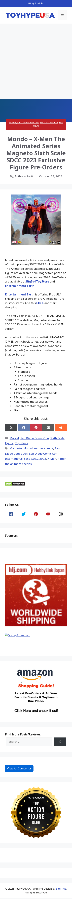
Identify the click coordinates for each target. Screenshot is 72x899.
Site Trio (61, 888)
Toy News (21, 443)
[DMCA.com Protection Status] (15, 485)
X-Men (52, 459)
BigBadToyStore (37, 281)
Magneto (16, 448)
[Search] (60, 741)
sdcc (27, 459)
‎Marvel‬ (28, 448)
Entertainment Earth (19, 286)
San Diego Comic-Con (28, 122)
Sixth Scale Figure (49, 122)
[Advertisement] (36, 61)
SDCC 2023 (38, 459)
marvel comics (43, 448)
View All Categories (19, 768)
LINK (40, 303)
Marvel (12, 122)
